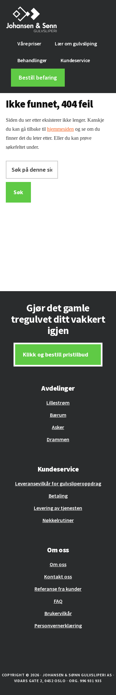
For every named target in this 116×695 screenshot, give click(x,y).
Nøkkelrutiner (58, 520)
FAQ (58, 601)
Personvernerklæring (58, 625)
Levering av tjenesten (58, 508)
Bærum (58, 415)
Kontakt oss (58, 576)
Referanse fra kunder (58, 589)
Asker (58, 427)
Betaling (58, 495)
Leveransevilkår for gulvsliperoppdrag (58, 483)
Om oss (58, 564)
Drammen (58, 439)
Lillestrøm (58, 402)
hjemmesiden (60, 129)
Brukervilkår (58, 613)
